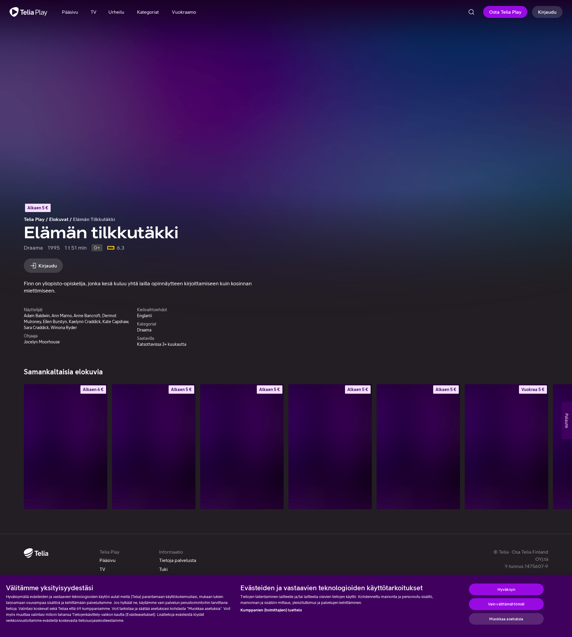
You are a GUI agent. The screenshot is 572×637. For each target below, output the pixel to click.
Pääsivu (108, 560)
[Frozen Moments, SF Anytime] (506, 446)
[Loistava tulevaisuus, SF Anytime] (418, 446)
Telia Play (34, 219)
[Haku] (471, 12)
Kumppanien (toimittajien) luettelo (271, 610)
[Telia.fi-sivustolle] (36, 553)
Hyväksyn (506, 589)
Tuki (163, 569)
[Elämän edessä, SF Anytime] (330, 446)
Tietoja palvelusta (177, 560)
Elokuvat (59, 219)
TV (102, 569)
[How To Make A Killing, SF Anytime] (65, 446)
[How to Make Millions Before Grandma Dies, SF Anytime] (153, 446)
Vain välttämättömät (506, 604)
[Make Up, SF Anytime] (242, 446)
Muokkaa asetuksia (506, 618)
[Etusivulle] (28, 12)
